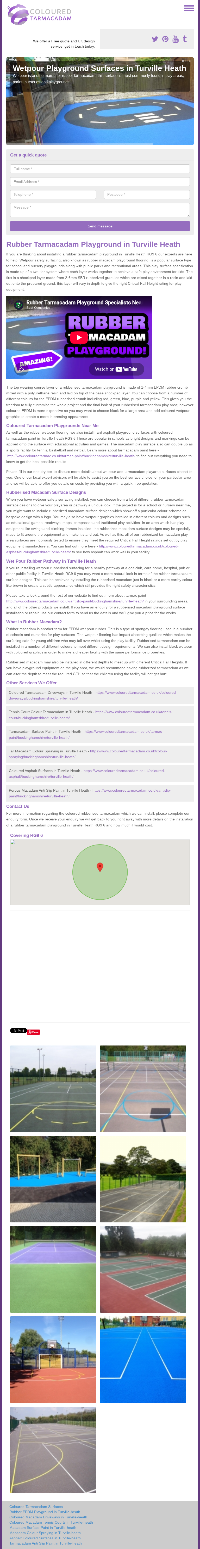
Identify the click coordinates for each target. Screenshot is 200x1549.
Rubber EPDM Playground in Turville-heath (44, 1512)
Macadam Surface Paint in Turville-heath (42, 1527)
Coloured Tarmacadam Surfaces (36, 1507)
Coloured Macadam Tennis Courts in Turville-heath (51, 1522)
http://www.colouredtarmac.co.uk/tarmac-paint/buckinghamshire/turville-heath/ (71, 456)
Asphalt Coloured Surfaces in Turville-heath (45, 1538)
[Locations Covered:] (9, 8)
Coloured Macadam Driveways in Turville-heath (48, 1517)
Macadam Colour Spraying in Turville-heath (45, 1533)
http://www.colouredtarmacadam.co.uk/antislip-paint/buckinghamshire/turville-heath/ (75, 601)
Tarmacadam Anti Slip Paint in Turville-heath (45, 1543)
